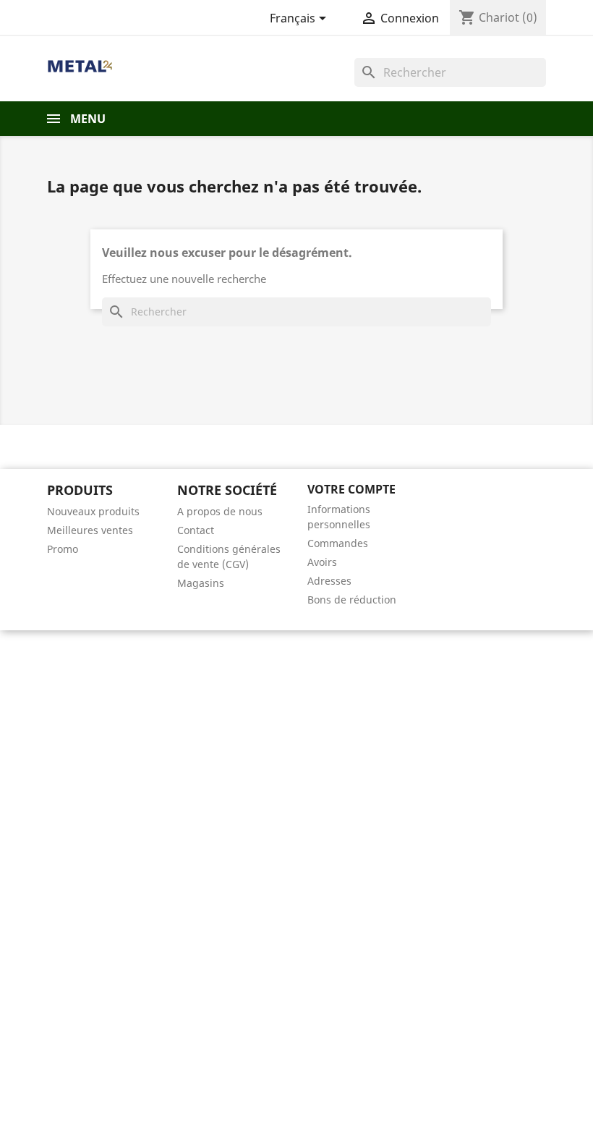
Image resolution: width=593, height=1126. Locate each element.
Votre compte (351, 489)
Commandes (337, 543)
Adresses (329, 581)
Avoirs (322, 562)
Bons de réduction (351, 599)
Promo (62, 549)
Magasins (200, 583)
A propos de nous (220, 511)
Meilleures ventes (90, 530)
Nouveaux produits (93, 511)
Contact (195, 530)
